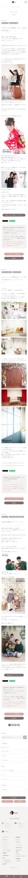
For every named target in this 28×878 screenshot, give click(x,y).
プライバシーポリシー (21, 856)
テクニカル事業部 (6, 850)
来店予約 (14, 258)
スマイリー (4, 774)
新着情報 (18, 837)
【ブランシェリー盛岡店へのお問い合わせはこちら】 (12, 463)
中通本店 (19, 823)
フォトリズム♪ (6, 849)
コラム (17, 839)
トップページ (6, 837)
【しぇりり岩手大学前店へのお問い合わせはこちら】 (12, 465)
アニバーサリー (6, 841)
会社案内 (18, 860)
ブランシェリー (5, 779)
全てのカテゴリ (5, 747)
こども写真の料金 (6, 861)
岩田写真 (6, 831)
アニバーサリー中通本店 (7, 770)
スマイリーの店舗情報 (14, 254)
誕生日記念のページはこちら (14, 675)
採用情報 (18, 858)
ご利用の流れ (6, 855)
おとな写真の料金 (6, 860)
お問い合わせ (19, 847)
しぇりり (6, 823)
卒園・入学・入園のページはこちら (14, 215)
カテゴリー (5, 839)
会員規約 (18, 853)
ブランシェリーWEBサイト (14, 498)
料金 (4, 858)
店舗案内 (5, 853)
